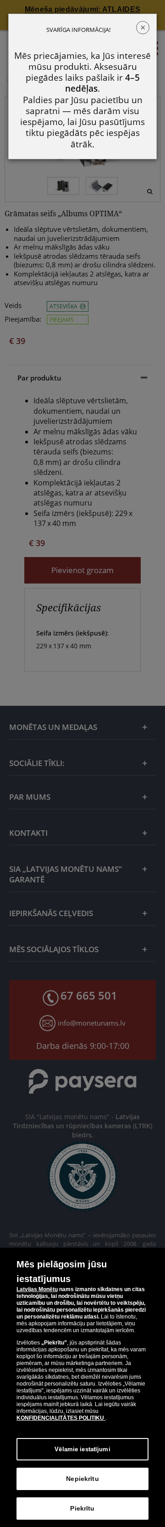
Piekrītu (82, 1508)
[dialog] (82, 1387)
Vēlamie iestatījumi (82, 1449)
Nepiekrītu (82, 1478)
